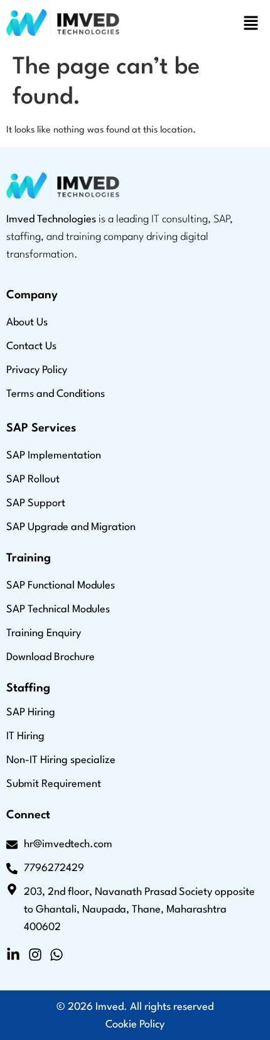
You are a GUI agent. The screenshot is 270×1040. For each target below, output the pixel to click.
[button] (251, 25)
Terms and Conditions (55, 394)
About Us (27, 322)
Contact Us (31, 346)
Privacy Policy (36, 370)
